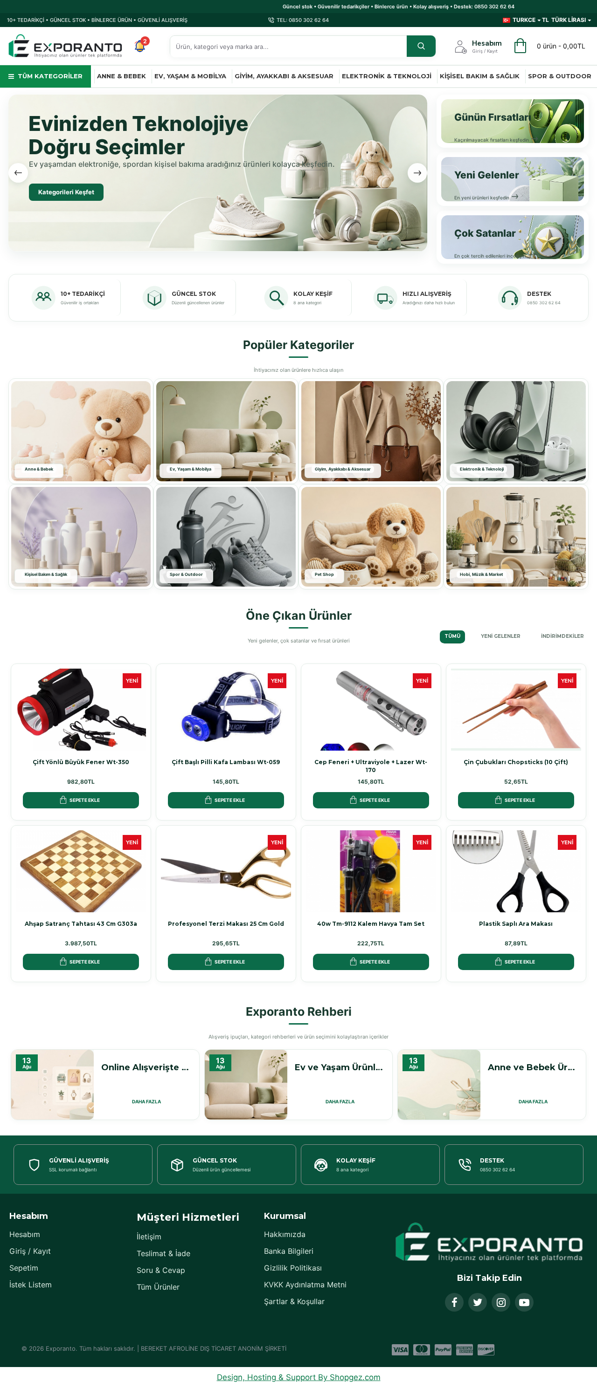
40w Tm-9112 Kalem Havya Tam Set (370, 923)
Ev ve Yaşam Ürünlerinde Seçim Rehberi (340, 1067)
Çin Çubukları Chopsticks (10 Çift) (516, 762)
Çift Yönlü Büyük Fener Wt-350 (81, 762)
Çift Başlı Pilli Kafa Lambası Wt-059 (226, 762)
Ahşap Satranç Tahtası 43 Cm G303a (81, 923)
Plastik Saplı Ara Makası (516, 923)
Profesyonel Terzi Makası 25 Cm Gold (226, 923)
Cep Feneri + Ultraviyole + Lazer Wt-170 (370, 766)
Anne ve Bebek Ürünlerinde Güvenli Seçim (533, 1067)
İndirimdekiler (562, 636)
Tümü (452, 636)
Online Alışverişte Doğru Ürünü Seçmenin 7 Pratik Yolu (146, 1067)
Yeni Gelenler (501, 636)
